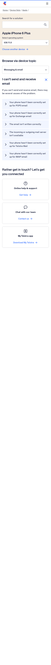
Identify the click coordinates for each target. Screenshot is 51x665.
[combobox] (22, 24)
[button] (25, 42)
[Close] (46, 79)
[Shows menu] (47, 3)
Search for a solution (12, 18)
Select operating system (12, 38)
